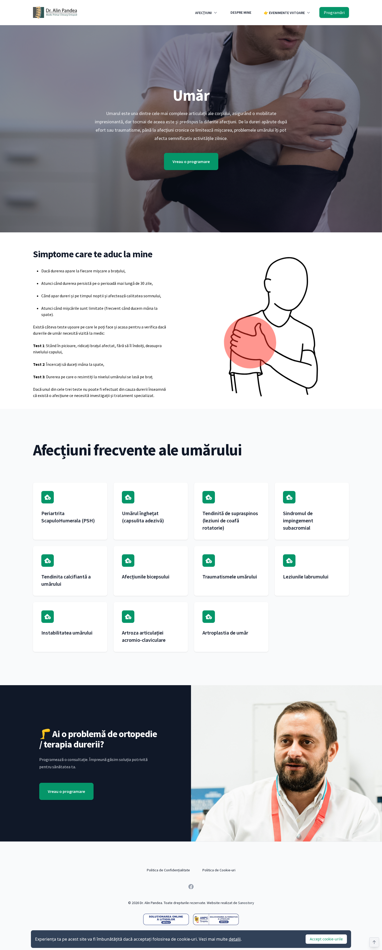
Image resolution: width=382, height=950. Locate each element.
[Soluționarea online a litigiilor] (166, 919)
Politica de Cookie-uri (218, 870)
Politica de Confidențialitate (168, 870)
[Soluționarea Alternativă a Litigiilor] (216, 919)
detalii (235, 939)
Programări (334, 12)
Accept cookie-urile (326, 938)
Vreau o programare (191, 161)
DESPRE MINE (240, 12)
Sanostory (246, 902)
